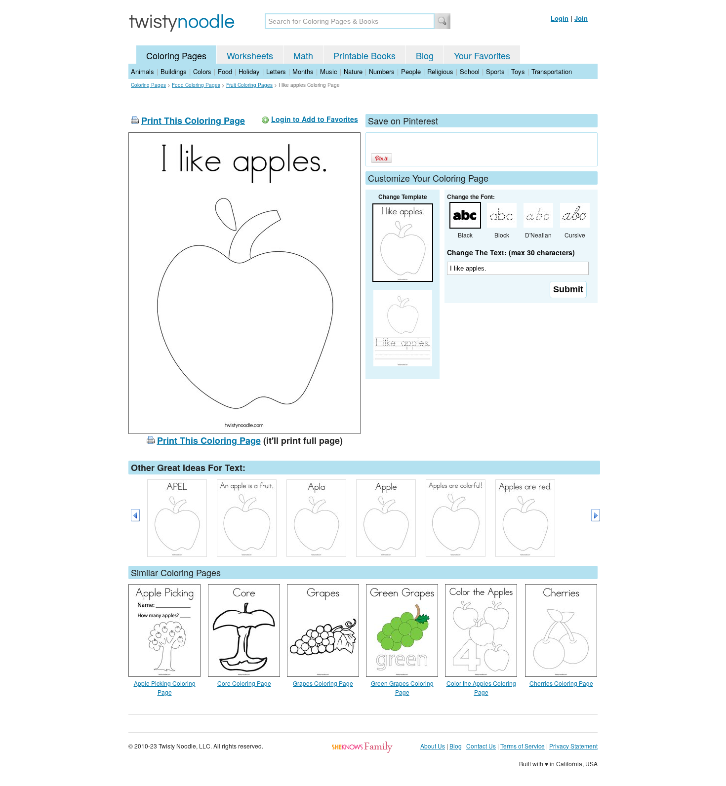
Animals (142, 71)
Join (581, 18)
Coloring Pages (176, 55)
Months (303, 71)
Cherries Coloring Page (561, 683)
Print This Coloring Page (193, 120)
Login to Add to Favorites (314, 119)
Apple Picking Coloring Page (165, 687)
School (470, 71)
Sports (495, 71)
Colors (202, 71)
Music (328, 71)
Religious (440, 71)
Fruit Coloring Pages (249, 84)
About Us (432, 746)
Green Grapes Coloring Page (402, 687)
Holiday (249, 71)
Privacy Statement (573, 746)
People (411, 71)
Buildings (174, 71)
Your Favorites (482, 55)
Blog (425, 55)
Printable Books (364, 55)
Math (303, 55)
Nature (353, 71)
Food (225, 71)
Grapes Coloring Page (323, 683)
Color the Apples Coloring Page (481, 687)
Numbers (382, 71)
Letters (276, 71)
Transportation (551, 71)
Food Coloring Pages (196, 84)
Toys (518, 71)
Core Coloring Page (244, 683)
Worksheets (250, 55)
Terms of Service (522, 746)
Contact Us (481, 746)
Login (559, 18)
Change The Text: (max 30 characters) (511, 252)
